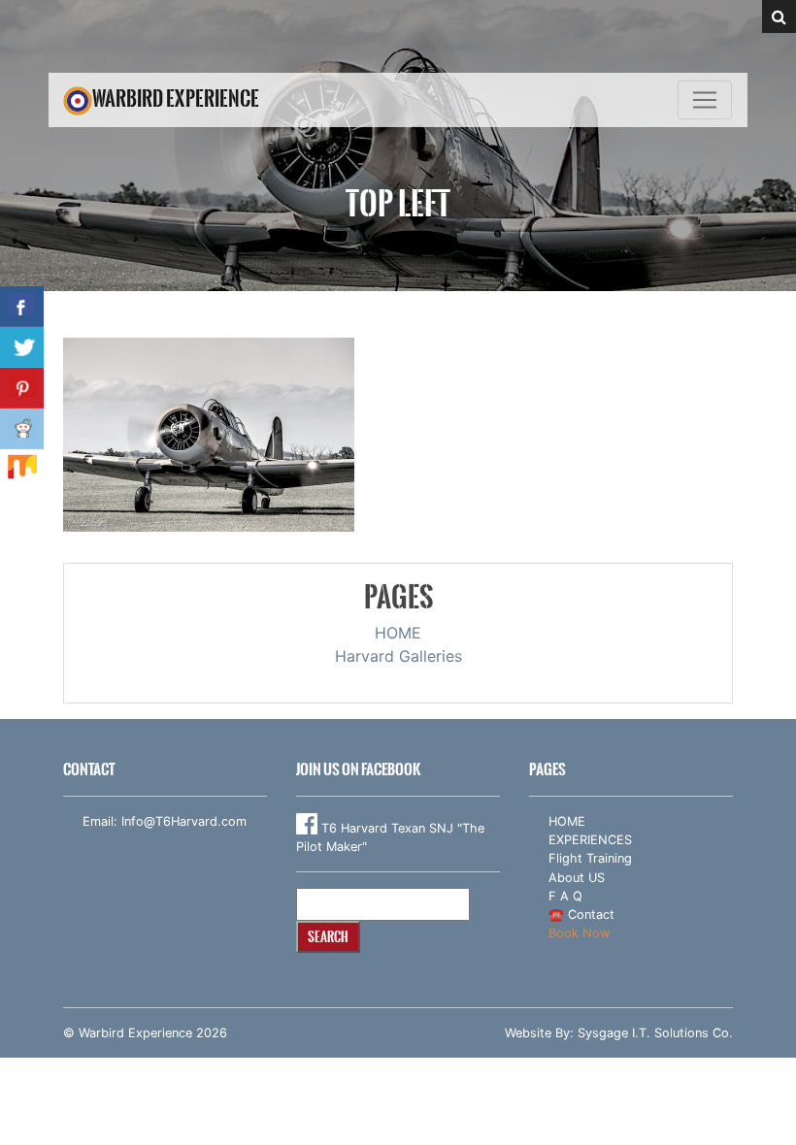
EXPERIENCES (590, 840)
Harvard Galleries (398, 656)
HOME (398, 632)
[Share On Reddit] (22, 429)
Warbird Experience (175, 98)
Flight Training (590, 858)
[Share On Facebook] (22, 306)
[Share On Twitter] (22, 347)
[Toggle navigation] (705, 100)
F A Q (565, 896)
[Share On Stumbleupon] (22, 469)
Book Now (579, 933)
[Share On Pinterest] (22, 388)
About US (576, 877)
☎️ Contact (581, 914)
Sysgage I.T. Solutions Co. (655, 1033)
